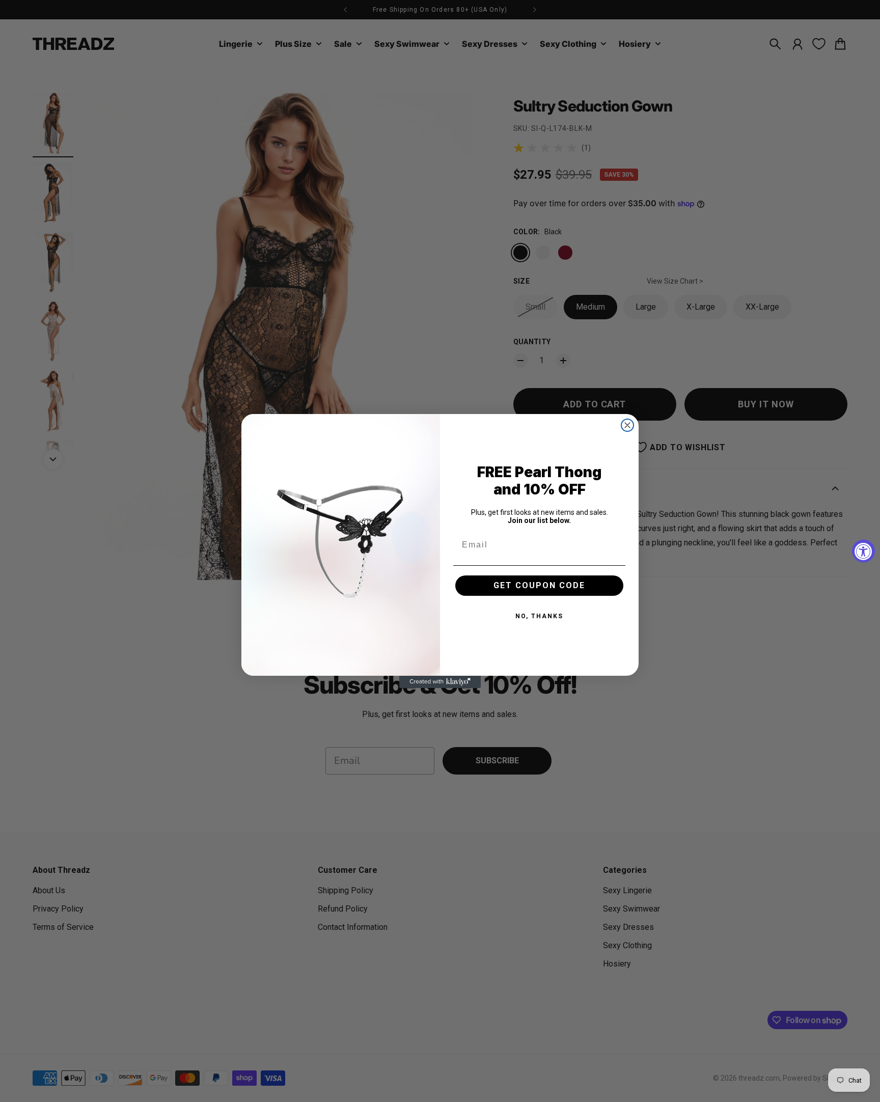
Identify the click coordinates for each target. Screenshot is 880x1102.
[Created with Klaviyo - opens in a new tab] (440, 682)
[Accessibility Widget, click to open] (863, 551)
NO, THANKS (539, 616)
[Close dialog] (627, 425)
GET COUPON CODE (539, 585)
